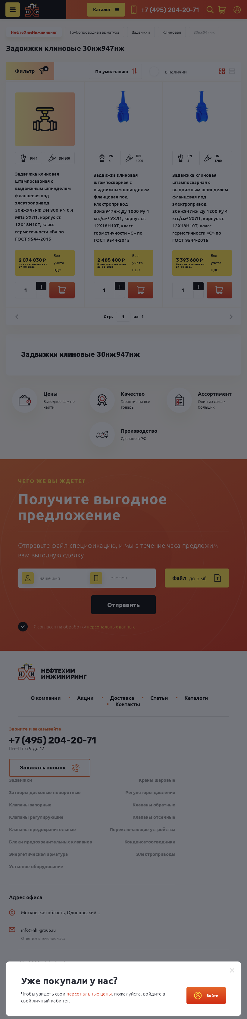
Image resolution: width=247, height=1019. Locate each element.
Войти (212, 995)
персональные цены (89, 993)
